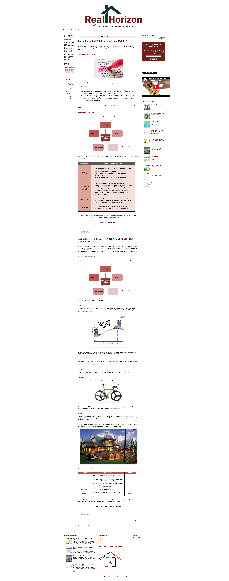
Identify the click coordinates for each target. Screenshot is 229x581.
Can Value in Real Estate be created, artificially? (102, 41)
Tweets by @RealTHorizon (139, 538)
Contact (80, 30)
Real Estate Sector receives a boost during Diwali (157, 174)
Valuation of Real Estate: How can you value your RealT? (103, 46)
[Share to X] (86, 232)
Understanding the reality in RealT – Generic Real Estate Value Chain (157, 132)
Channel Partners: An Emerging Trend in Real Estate (157, 158)
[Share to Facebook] (87, 232)
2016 (67, 91)
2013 (67, 98)
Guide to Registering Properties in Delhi (156, 148)
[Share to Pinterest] (89, 232)
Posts (102, 538)
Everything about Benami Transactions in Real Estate (157, 140)
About (72, 30)
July (68, 81)
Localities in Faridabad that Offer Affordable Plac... (70, 86)
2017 (67, 79)
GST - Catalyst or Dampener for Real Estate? (158, 114)
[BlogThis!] (84, 232)
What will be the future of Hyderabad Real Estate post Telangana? (83, 539)
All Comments (104, 541)
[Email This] (82, 232)
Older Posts (135, 521)
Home (65, 30)
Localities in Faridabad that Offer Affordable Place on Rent (157, 123)
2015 (67, 94)
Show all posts (120, 36)
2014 (67, 96)
